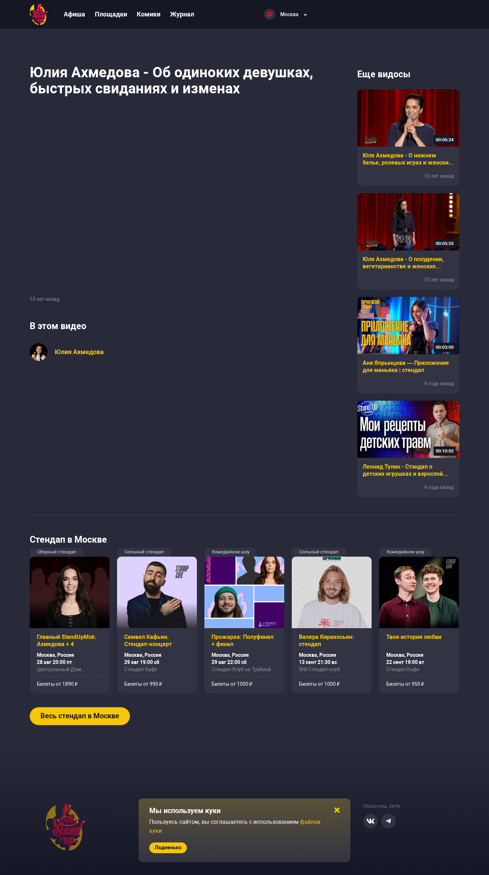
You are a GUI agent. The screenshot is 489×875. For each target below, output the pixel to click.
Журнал (182, 14)
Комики (148, 14)
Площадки (111, 14)
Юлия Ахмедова (79, 352)
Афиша (74, 14)
